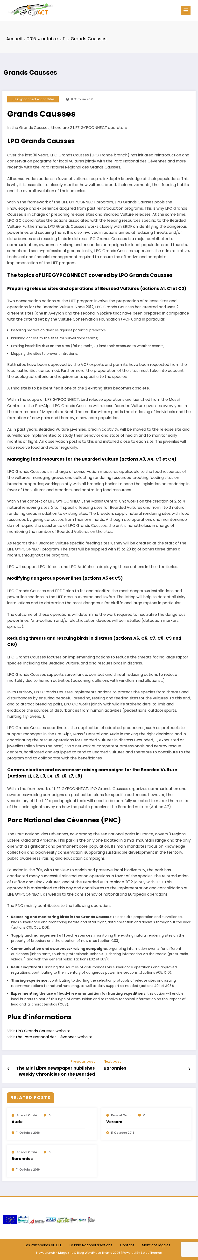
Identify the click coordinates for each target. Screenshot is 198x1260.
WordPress (93, 1253)
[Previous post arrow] (8, 1069)
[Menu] (186, 10)
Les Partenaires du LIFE (43, 1245)
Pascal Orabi (26, 1115)
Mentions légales (156, 1245)
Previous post (83, 1061)
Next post (112, 1061)
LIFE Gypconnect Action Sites (33, 99)
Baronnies (115, 1068)
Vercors (114, 1122)
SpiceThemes (151, 1253)
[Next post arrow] (189, 1069)
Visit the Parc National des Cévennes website (49, 1037)
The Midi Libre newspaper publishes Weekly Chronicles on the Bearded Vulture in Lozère (55, 1072)
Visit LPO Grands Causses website (39, 1031)
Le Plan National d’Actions (91, 1245)
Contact (127, 1245)
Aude (17, 1122)
